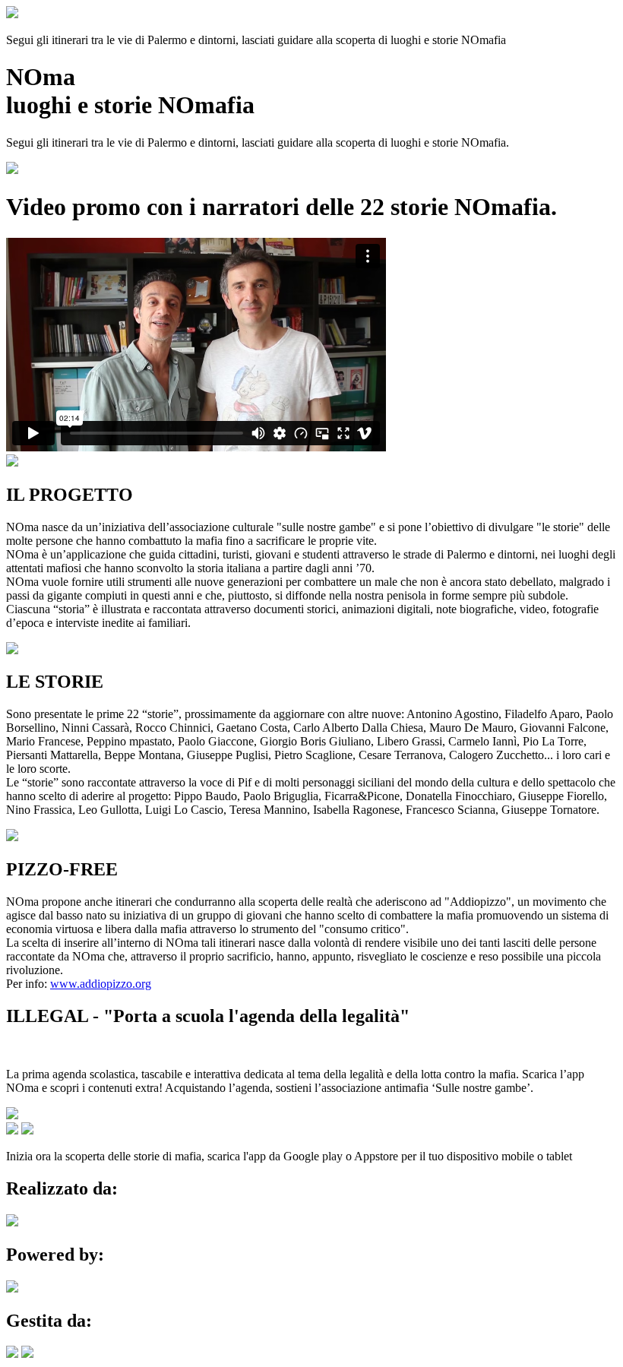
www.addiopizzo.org (100, 983)
